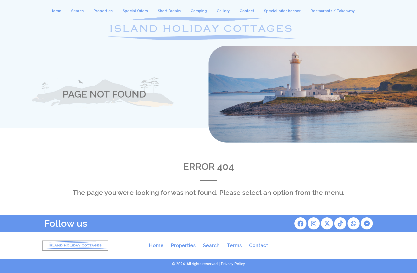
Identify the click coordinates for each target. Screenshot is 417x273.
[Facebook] (300, 223)
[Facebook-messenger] (367, 223)
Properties (103, 11)
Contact (247, 11)
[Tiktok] (340, 223)
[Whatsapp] (354, 223)
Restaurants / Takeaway (333, 11)
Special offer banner (282, 11)
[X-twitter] (327, 223)
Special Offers (135, 11)
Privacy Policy (233, 264)
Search (77, 11)
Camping (199, 11)
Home (55, 11)
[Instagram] (314, 223)
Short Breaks (169, 11)
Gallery (223, 11)
